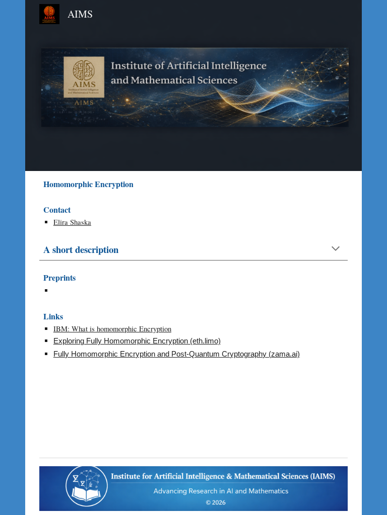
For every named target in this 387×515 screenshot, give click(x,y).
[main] (193, 184)
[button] (336, 249)
